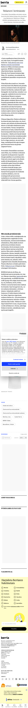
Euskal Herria (18, 417)
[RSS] (23, 679)
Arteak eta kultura (8, 405)
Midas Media (4, 673)
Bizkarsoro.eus (10, 266)
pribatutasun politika (15, 606)
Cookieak (3, 665)
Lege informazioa (5, 662)
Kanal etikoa (3, 667)
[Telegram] (6, 679)
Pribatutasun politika (5, 663)
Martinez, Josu (7, 417)
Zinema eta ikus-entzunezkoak (11, 409)
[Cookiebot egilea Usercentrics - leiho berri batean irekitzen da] (19, 334)
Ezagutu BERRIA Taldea (6, 651)
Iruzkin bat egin (7, 437)
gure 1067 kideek (11, 341)
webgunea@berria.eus (11, 644)
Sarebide (3, 657)
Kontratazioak (4, 656)
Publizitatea (3, 654)
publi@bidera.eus (10, 645)
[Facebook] (13, 679)
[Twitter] (9, 679)
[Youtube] (19, 679)
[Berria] (5, 638)
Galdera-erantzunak (5, 655)
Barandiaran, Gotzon (8, 424)
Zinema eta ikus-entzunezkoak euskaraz (13, 413)
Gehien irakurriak (8, 497)
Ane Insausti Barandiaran (12, 47)
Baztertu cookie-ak (14, 373)
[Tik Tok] (26, 679)
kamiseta (19, 276)
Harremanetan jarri (5, 647)
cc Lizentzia (3, 666)
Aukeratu (13, 368)
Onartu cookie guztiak (14, 364)
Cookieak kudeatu (18, 359)
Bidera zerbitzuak (5, 672)
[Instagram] (16, 679)
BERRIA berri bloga (5, 652)
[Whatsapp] (2, 679)
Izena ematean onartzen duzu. (14, 607)
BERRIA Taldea (6, 420)
